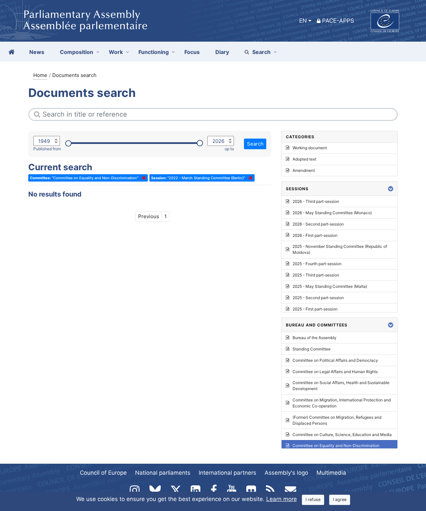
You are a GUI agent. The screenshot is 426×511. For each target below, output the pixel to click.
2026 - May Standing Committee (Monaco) (332, 212)
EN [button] (303, 20)
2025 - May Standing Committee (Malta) (330, 286)
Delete (142, 178)
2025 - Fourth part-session (317, 263)
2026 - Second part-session (318, 224)
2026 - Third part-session (316, 201)
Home (40, 75)
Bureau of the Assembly (314, 337)
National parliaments (162, 472)
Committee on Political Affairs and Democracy (335, 360)
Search (261, 52)
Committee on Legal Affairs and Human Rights (335, 371)
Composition (76, 52)
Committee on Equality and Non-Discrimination (336, 445)
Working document (310, 147)
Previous (148, 216)
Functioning (153, 52)
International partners (227, 472)
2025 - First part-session (315, 308)
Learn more (281, 499)
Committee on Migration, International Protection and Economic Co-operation (342, 402)
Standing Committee (311, 348)
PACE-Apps (338, 20)
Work (116, 52)
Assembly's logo (286, 472)
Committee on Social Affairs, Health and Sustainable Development (341, 385)
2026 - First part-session (315, 235)
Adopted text (304, 159)
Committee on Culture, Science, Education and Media (342, 434)
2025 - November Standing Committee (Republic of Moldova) (340, 249)
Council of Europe (103, 472)
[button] (390, 188)
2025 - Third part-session (316, 274)
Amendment (304, 170)
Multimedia (331, 472)
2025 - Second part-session (318, 297)
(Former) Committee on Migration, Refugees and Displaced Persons (337, 420)
